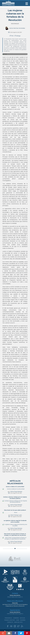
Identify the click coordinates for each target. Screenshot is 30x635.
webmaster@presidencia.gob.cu (15, 613)
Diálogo (18, 36)
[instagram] (15, 626)
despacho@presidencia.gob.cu (15, 596)
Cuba (17, 620)
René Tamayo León (16, 515)
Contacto (10, 622)
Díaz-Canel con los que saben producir (15, 510)
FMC (12, 36)
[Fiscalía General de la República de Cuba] (10, 587)
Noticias (22, 618)
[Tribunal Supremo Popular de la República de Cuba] (15, 572)
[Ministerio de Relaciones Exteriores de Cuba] (5, 572)
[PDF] (3, 633)
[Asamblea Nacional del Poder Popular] (5, 579)
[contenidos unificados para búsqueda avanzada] (20, 587)
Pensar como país (9, 620)
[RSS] (22, 626)
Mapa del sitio (18, 622)
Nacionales (15, 23)
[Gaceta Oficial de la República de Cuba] (25, 572)
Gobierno (16, 618)
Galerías (22, 620)
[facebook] (7, 626)
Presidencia (8, 618)
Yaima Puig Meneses (16, 491)
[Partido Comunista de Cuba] (15, 579)
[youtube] (11, 626)
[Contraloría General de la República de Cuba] (25, 579)
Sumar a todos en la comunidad (15, 486)
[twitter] (18, 626)
